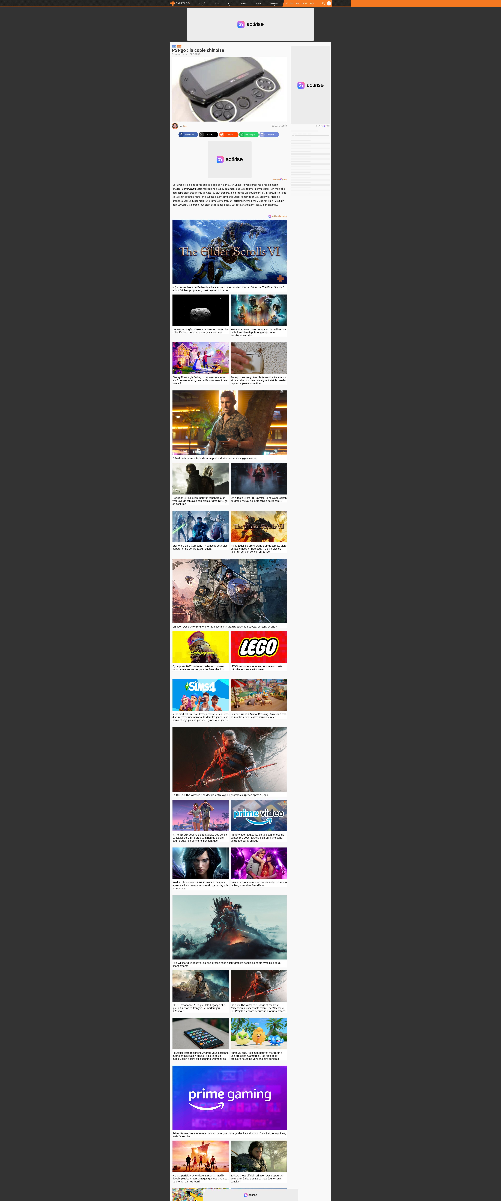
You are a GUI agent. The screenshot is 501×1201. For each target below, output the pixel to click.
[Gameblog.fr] (180, 3)
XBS (297, 3)
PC (287, 3)
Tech (217, 3)
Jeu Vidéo (202, 3)
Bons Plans (274, 3)
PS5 (291, 3)
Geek (230, 3)
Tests (258, 3)
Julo (185, 126)
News (179, 46)
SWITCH (305, 3)
